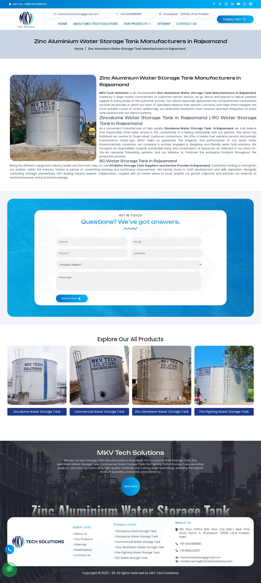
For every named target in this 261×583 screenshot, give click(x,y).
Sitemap (164, 24)
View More (130, 486)
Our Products (136, 24)
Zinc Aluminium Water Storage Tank (99, 411)
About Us (81, 534)
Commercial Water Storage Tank (37, 411)
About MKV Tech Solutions (95, 24)
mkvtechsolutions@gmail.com (78, 14)
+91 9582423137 (190, 550)
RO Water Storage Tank (224, 411)
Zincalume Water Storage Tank (137, 536)
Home (62, 24)
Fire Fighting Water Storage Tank (161, 411)
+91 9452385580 (131, 14)
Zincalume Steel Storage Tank (136, 531)
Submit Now (69, 298)
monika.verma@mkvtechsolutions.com (206, 561)
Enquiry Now (232, 19)
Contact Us (186, 24)
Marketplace (83, 550)
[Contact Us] (9, 547)
